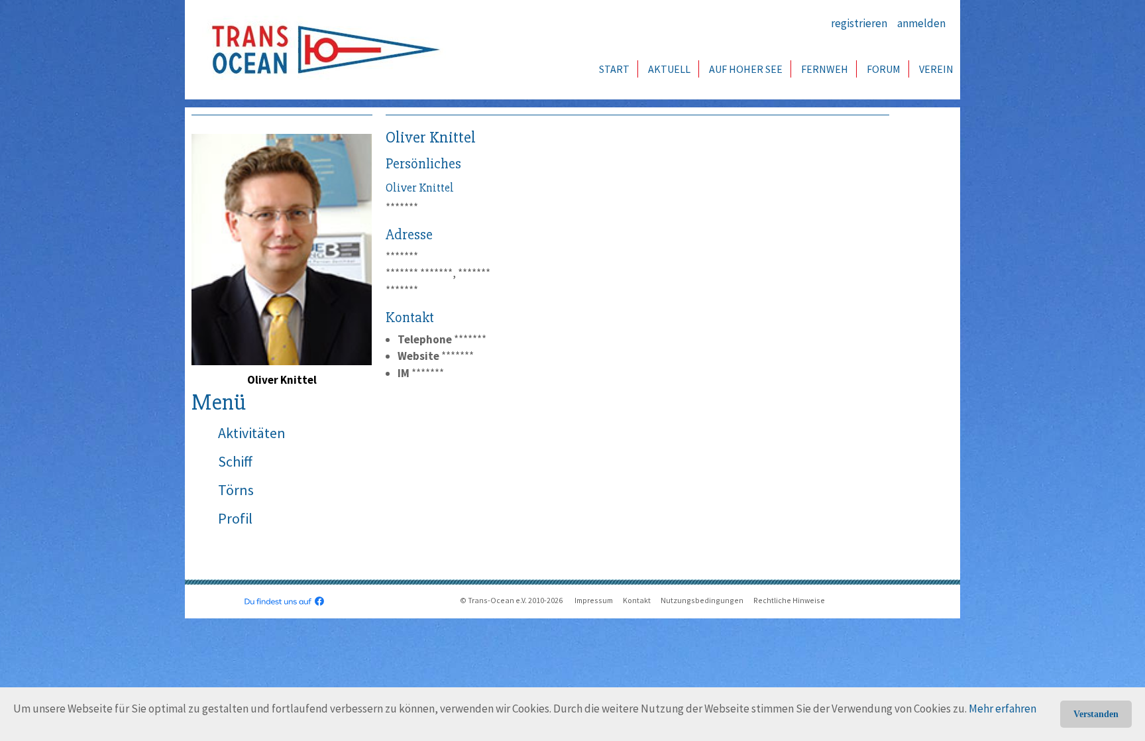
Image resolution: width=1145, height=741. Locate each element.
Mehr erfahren (1002, 708)
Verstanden (1095, 714)
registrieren (859, 23)
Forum (883, 69)
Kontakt (637, 600)
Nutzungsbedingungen (702, 600)
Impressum (593, 600)
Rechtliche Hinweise (789, 600)
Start (614, 69)
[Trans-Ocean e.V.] (321, 49)
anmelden (921, 23)
